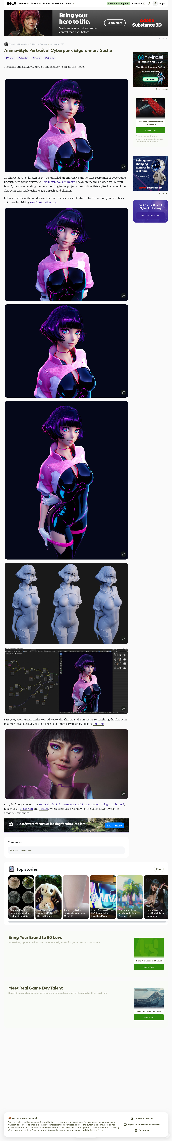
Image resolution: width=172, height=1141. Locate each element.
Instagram (26, 808)
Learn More (149, 967)
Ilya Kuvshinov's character (59, 182)
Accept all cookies (143, 1118)
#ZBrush (49, 57)
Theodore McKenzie (18, 44)
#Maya (36, 57)
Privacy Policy (96, 1130)
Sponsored (163, 193)
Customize (143, 1130)
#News (9, 57)
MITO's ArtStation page (43, 202)
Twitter (43, 808)
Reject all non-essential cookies (143, 1124)
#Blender (23, 57)
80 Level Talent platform (54, 804)
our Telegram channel (110, 804)
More (158, 869)
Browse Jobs (150, 130)
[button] (66, 125)
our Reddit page (79, 804)
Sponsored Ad (162, 89)
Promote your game (118, 3)
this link (98, 724)
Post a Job (149, 1017)
